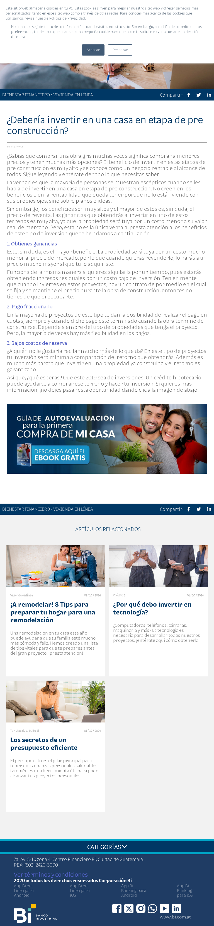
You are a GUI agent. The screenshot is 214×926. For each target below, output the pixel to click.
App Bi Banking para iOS (185, 890)
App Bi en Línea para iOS (80, 890)
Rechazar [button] (120, 50)
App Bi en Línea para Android (24, 890)
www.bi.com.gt (175, 916)
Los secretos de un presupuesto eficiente (43, 743)
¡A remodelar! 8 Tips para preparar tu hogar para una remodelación (52, 612)
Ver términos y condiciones (51, 874)
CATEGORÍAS (104, 846)
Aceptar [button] (93, 50)
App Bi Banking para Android (133, 890)
